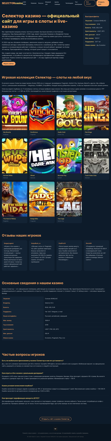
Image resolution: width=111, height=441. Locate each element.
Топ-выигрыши (78, 3)
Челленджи (69, 3)
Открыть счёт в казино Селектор (55, 419)
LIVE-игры (24, 3)
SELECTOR (12, 3)
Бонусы (40, 3)
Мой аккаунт (88, 3)
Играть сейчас (9, 64)
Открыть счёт (101, 3)
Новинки (33, 3)
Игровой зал (48, 3)
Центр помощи (57, 3)
